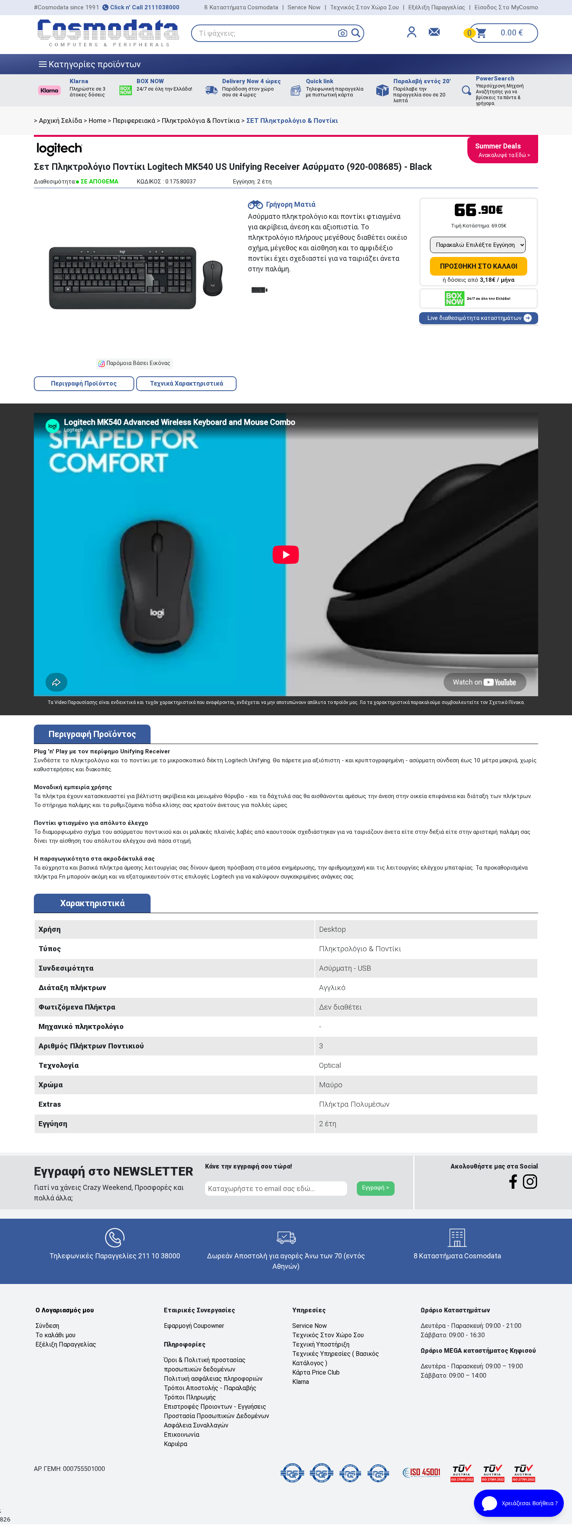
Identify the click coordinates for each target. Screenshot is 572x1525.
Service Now (304, 7)
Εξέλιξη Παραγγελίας (436, 7)
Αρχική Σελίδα (60, 120)
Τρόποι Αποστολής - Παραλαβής (210, 1388)
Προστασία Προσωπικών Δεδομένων (216, 1416)
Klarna (300, 1381)
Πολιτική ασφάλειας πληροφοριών (213, 1378)
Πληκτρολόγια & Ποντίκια (201, 120)
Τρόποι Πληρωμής (190, 1397)
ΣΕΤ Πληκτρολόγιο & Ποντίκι (292, 120)
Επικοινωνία (181, 1434)
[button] (355, 32)
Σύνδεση (47, 1325)
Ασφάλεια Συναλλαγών (196, 1425)
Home (97, 120)
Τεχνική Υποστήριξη (320, 1344)
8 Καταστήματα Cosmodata (241, 7)
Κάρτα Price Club (316, 1372)
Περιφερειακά (134, 120)
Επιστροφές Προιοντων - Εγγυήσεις (215, 1406)
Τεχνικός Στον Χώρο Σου (364, 7)
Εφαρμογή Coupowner (194, 1325)
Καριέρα (175, 1444)
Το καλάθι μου (55, 1335)
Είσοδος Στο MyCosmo (506, 7)
